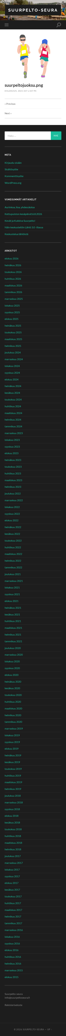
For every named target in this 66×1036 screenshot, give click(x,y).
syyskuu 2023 (12, 446)
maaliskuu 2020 (13, 708)
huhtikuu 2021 (13, 620)
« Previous (10, 103)
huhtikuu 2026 (13, 278)
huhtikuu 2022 (13, 547)
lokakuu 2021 (12, 587)
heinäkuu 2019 (13, 755)
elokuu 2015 (11, 976)
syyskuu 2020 (12, 668)
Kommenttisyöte (14, 176)
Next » (8, 113)
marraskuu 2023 (14, 433)
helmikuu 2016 (13, 963)
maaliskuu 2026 (13, 285)
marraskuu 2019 (14, 728)
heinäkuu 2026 (13, 265)
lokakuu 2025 (12, 305)
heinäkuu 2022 (13, 527)
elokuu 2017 (11, 882)
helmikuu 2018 (13, 849)
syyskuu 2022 (12, 513)
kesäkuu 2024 (12, 392)
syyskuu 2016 (12, 943)
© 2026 (18, 1029)
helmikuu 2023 (13, 486)
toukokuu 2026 (13, 271)
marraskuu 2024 (14, 359)
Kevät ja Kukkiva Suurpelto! (20, 220)
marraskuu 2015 (14, 970)
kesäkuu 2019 (12, 762)
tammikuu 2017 (13, 923)
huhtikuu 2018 (13, 835)
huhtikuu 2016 (13, 956)
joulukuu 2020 (13, 647)
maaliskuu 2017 (13, 909)
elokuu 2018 (11, 815)
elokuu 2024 (11, 379)
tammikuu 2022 (13, 567)
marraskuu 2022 (14, 500)
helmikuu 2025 (13, 345)
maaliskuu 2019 (13, 782)
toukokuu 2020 (13, 694)
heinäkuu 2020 (13, 681)
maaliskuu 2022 (13, 553)
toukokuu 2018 (13, 829)
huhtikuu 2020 (13, 701)
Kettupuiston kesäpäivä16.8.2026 (23, 213)
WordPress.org (13, 182)
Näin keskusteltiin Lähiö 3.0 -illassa (24, 227)
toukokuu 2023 (13, 466)
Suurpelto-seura (33, 10)
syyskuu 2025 (12, 312)
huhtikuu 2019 (13, 775)
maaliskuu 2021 (13, 627)
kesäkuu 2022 (12, 533)
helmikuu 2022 (13, 560)
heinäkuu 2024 (13, 385)
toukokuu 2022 (13, 540)
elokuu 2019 (11, 748)
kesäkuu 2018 (12, 822)
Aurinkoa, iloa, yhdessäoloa (20, 207)
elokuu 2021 (11, 600)
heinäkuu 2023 (13, 459)
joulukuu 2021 (13, 574)
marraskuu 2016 (14, 929)
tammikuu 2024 (13, 426)
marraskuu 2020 (14, 654)
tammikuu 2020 (13, 721)
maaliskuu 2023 (13, 480)
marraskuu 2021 (14, 580)
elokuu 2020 (11, 674)
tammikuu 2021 (13, 641)
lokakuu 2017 (12, 869)
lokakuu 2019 (12, 735)
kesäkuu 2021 (12, 614)
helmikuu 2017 (13, 916)
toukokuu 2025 (13, 332)
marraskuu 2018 (14, 802)
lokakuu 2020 (12, 661)
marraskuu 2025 (14, 298)
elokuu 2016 (11, 950)
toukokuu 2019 (13, 768)
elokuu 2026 (11, 258)
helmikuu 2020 (13, 715)
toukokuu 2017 (13, 896)
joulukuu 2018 (13, 795)
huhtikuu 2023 (13, 473)
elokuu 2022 (11, 520)
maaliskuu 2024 (13, 412)
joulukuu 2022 (13, 493)
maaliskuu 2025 (13, 339)
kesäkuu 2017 (12, 889)
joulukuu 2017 (13, 856)
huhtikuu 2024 (13, 406)
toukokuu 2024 (13, 399)
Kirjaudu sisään (13, 162)
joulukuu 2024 (13, 352)
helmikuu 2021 (13, 634)
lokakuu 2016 (12, 936)
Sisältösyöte (11, 169)
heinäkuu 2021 (13, 607)
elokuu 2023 (11, 453)
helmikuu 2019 (13, 788)
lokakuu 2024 (12, 365)
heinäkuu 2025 (13, 325)
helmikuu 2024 (13, 419)
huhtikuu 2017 (13, 903)
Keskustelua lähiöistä (16, 234)
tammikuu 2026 (13, 291)
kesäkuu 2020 (12, 688)
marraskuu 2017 (14, 862)
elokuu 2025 (11, 318)
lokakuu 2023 (12, 439)
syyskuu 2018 (12, 809)
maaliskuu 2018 (13, 842)
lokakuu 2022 (12, 506)
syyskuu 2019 (12, 741)
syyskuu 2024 (12, 372)
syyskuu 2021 (12, 594)
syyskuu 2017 (12, 876)
